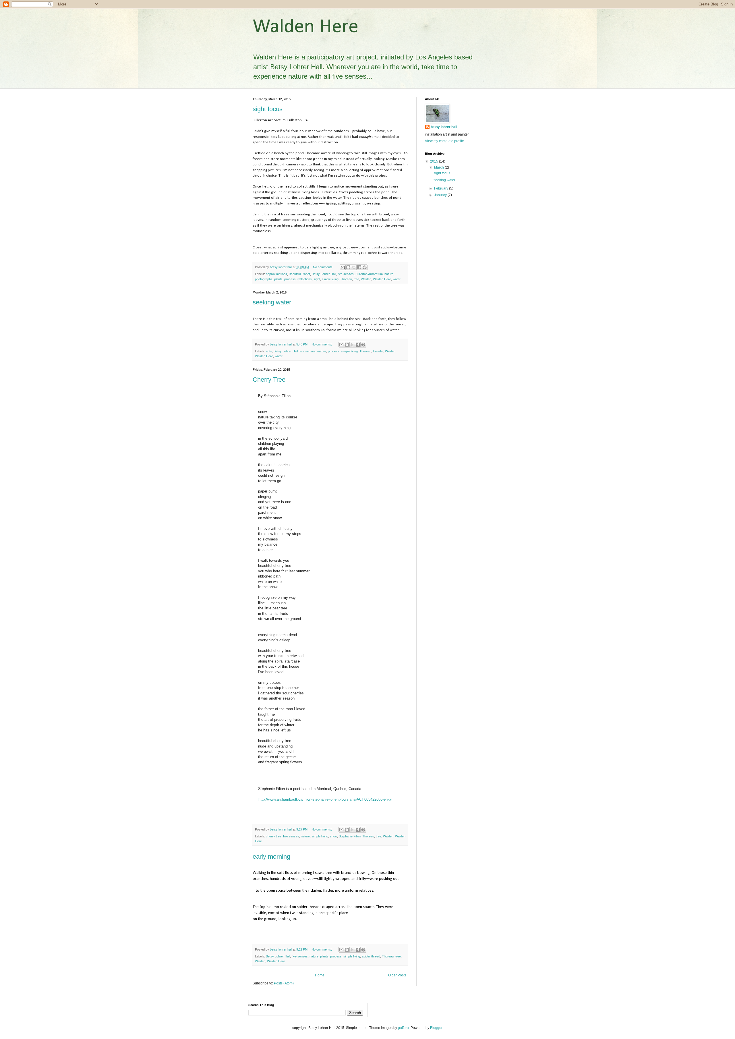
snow (333, 836)
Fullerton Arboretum (369, 274)
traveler (378, 351)
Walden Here (382, 279)
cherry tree (273, 836)
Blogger (436, 1028)
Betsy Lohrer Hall (324, 274)
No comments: (323, 267)
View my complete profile (444, 141)
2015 (434, 161)
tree (356, 279)
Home (319, 975)
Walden (366, 279)
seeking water (272, 302)
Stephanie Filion (350, 836)
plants (278, 279)
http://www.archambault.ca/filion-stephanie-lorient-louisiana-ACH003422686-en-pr (325, 799)
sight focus (268, 109)
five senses (346, 274)
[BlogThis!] (348, 267)
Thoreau (346, 279)
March (439, 167)
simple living (330, 279)
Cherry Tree (269, 379)
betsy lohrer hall (444, 127)
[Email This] (343, 267)
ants (269, 351)
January (441, 195)
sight (317, 279)
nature (388, 274)
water (397, 279)
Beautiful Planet (299, 274)
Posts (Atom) (284, 983)
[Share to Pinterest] (365, 267)
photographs (263, 279)
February (441, 188)
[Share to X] (354, 267)
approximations (276, 274)
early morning (271, 856)
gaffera (403, 1028)
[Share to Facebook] (359, 267)
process (290, 279)
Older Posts (397, 975)
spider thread (371, 956)
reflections (304, 279)
